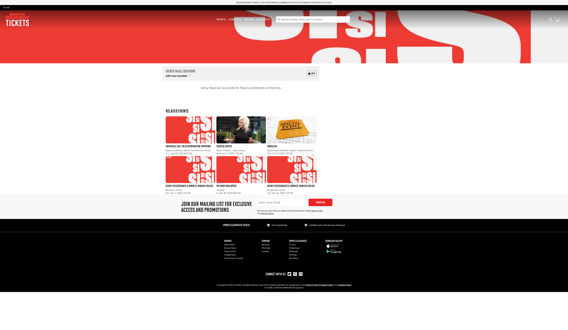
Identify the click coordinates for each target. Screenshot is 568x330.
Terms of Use (317, 211)
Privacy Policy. (268, 213)
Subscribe (320, 202)
